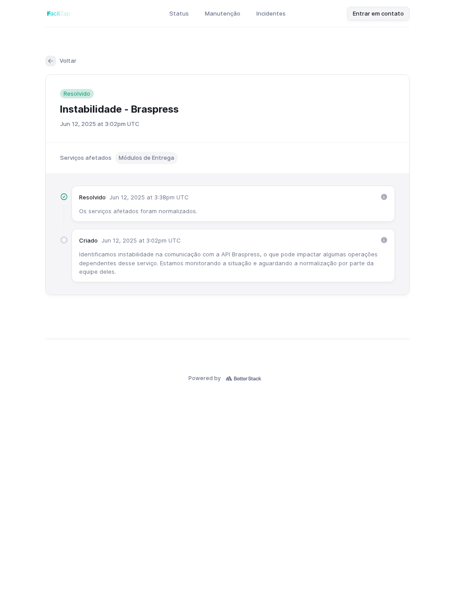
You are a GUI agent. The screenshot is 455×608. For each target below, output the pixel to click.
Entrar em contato (378, 13)
